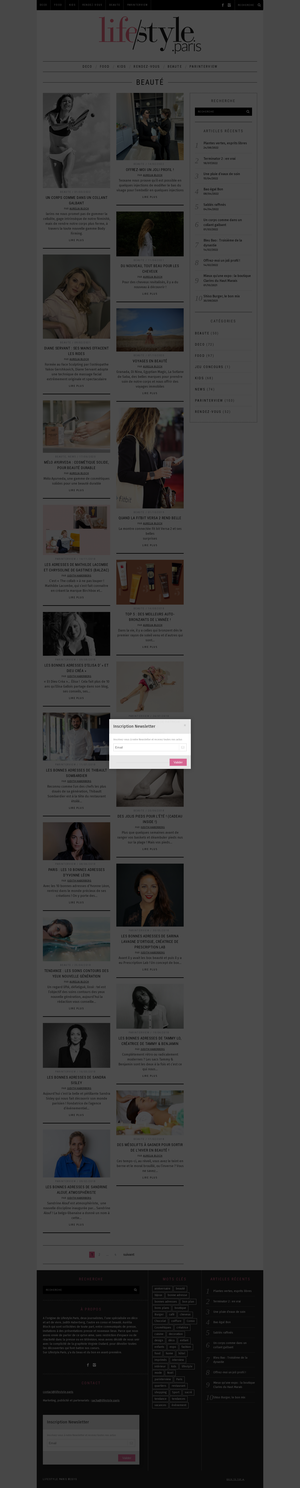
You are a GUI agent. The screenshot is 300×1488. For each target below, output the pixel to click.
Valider (178, 762)
